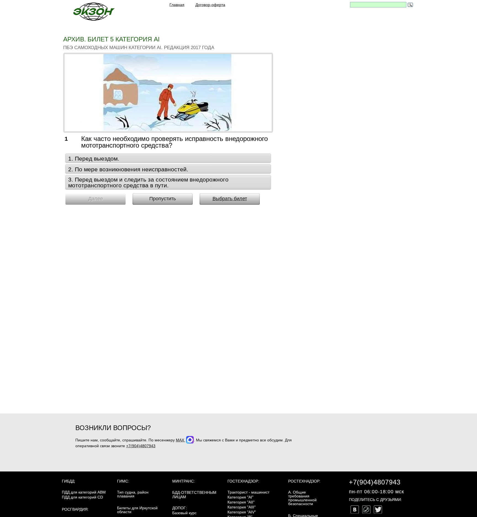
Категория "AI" (240, 497)
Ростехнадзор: (304, 481)
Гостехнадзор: (243, 481)
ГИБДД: (68, 481)
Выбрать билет (230, 198)
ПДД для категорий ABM (84, 492)
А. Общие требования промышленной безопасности (302, 498)
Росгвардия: (75, 509)
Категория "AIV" (241, 512)
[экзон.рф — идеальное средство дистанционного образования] (93, 11)
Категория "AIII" (241, 507)
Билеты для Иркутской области (137, 510)
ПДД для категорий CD (82, 497)
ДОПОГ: (179, 508)
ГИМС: (123, 481)
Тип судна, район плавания (133, 494)
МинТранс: (183, 481)
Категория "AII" (241, 502)
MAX (180, 440)
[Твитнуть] (378, 509)
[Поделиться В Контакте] (355, 509)
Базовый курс (184, 513)
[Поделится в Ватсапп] (366, 509)
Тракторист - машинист (248, 492)
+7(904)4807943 (140, 446)
